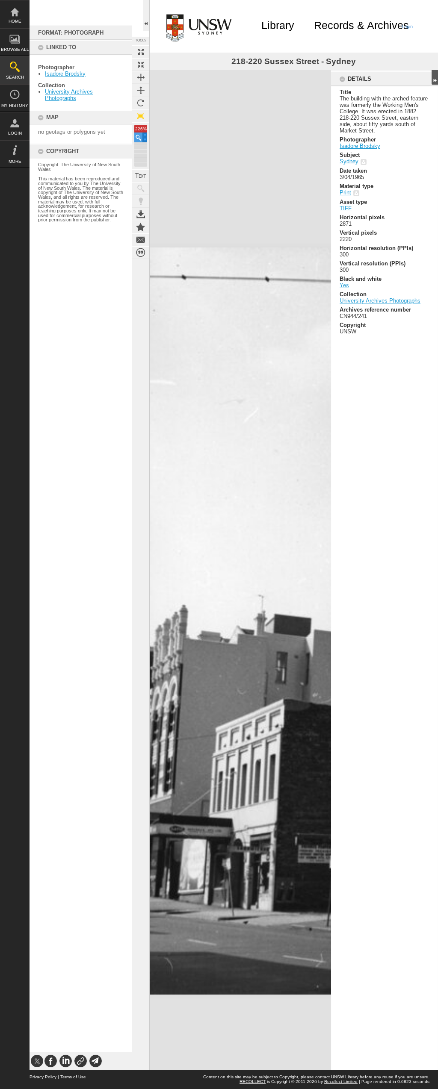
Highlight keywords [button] (140, 201)
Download (140, 214)
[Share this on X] (37, 1061)
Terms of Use (73, 1076)
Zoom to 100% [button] (140, 115)
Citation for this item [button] (140, 252)
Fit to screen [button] (140, 64)
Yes (344, 285)
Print (345, 192)
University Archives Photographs (69, 94)
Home (15, 21)
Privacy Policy (43, 1076)
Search (15, 77)
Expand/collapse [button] (435, 77)
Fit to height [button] (140, 90)
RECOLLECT (253, 1081)
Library (277, 25)
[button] (140, 137)
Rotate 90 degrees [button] (140, 103)
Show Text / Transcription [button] (140, 175)
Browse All (15, 49)
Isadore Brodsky (65, 74)
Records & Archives (361, 25)
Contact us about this (140, 239)
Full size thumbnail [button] (140, 51)
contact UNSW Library (336, 1076)
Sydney (349, 161)
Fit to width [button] (140, 77)
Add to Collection (140, 227)
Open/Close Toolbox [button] (146, 15)
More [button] (15, 161)
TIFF (346, 208)
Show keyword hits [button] (140, 188)
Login (15, 133)
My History (14, 105)
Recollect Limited (341, 1081)
